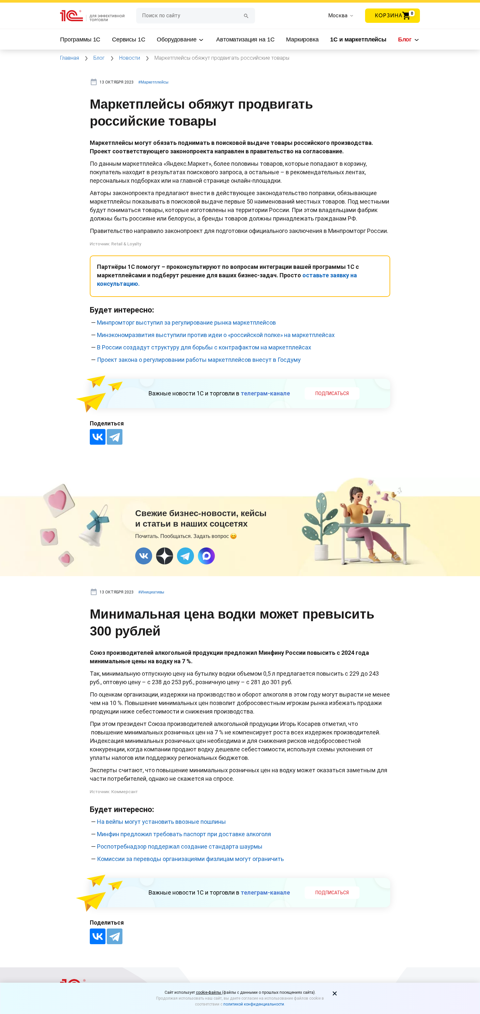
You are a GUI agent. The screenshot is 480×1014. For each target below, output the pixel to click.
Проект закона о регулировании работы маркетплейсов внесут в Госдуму (199, 359)
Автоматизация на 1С (245, 39)
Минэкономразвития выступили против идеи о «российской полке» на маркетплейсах (216, 334)
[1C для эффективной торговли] (98, 16)
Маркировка (302, 39)
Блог (405, 39)
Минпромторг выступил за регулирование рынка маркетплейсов (186, 322)
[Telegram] (114, 437)
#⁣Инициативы (151, 592)
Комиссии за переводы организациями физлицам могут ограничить (190, 858)
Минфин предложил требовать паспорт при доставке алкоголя (184, 834)
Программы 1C (80, 39)
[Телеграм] (185, 555)
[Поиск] (246, 15)
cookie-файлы (209, 992)
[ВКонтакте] (97, 437)
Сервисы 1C (128, 39)
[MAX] (206, 555)
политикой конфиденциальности (253, 1004)
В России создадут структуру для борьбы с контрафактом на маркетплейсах (204, 347)
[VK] (143, 555)
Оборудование (177, 39)
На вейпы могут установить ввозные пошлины (161, 821)
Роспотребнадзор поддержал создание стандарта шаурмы (180, 846)
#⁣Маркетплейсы (153, 82)
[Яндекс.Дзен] (164, 555)
